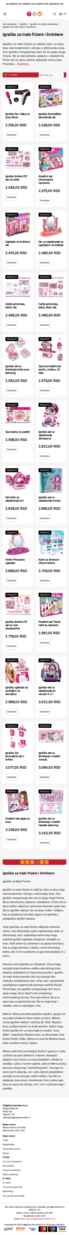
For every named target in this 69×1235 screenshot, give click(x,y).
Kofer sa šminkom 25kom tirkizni (49, 561)
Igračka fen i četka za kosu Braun (17, 115)
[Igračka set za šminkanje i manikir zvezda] (51, 736)
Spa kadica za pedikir (17, 431)
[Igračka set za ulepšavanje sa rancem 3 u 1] (51, 670)
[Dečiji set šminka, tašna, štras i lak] (51, 287)
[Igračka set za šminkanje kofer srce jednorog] (17, 349)
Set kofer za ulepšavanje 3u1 (14, 499)
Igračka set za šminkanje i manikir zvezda (49, 756)
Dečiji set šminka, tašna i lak (15, 305)
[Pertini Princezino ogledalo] (17, 542)
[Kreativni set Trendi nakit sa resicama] (51, 605)
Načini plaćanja (10, 1174)
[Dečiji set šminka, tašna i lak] (17, 287)
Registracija (8, 1144)
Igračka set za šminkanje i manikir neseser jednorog (49, 822)
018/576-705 (42, 4)
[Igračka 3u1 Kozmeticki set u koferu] (17, 736)
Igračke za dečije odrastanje (44, 24)
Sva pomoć (8, 1165)
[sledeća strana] (47, 862)
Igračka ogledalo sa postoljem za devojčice (16, 691)
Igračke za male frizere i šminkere (19, 27)
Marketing (8, 1191)
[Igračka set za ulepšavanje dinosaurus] (51, 415)
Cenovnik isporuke (12, 1187)
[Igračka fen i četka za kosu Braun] (17, 97)
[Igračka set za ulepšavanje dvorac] (51, 480)
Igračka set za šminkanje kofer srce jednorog (17, 369)
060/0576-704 (56, 4)
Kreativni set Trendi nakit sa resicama (49, 623)
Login (5, 1140)
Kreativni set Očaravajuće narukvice (46, 179)
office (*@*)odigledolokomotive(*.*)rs (37, 1218)
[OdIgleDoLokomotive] (34, 14)
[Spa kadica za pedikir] (17, 415)
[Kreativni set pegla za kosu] (17, 801)
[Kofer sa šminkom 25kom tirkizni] (51, 542)
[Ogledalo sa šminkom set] (17, 224)
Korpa (6, 1153)
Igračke (23, 24)
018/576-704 (29, 4)
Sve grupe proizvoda (13, 1195)
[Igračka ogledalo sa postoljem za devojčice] (17, 670)
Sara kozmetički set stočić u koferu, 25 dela (50, 369)
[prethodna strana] (22, 862)
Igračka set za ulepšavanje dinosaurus (46, 435)
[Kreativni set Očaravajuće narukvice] (51, 159)
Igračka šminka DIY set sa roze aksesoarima (16, 625)
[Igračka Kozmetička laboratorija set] (51, 97)
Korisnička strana (11, 1148)
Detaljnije (23, 63)
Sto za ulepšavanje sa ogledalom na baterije (51, 243)
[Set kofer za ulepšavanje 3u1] (17, 480)
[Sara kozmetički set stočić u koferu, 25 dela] (51, 349)
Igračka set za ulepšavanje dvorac (50, 499)
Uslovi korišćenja (11, 1170)
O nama (7, 1182)
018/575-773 (16, 4)
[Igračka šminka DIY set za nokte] (17, 159)
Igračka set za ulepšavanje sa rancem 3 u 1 (47, 691)
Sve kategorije (10, 24)
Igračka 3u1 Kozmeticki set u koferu (14, 756)
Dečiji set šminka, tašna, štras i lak (48, 305)
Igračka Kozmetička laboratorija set (50, 115)
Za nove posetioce (12, 1161)
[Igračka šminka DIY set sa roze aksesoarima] (17, 605)
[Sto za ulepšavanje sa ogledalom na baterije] (51, 224)
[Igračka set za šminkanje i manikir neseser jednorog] (51, 801)
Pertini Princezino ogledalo (15, 561)
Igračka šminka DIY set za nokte (16, 178)
